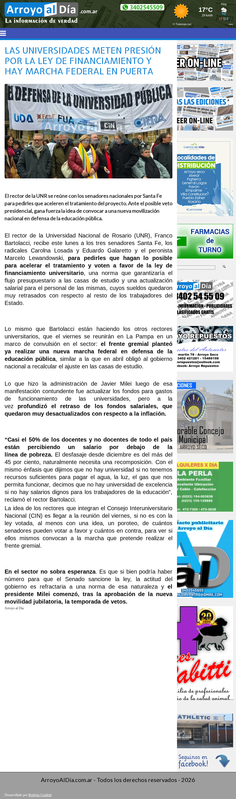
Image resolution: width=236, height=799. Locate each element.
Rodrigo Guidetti (40, 795)
